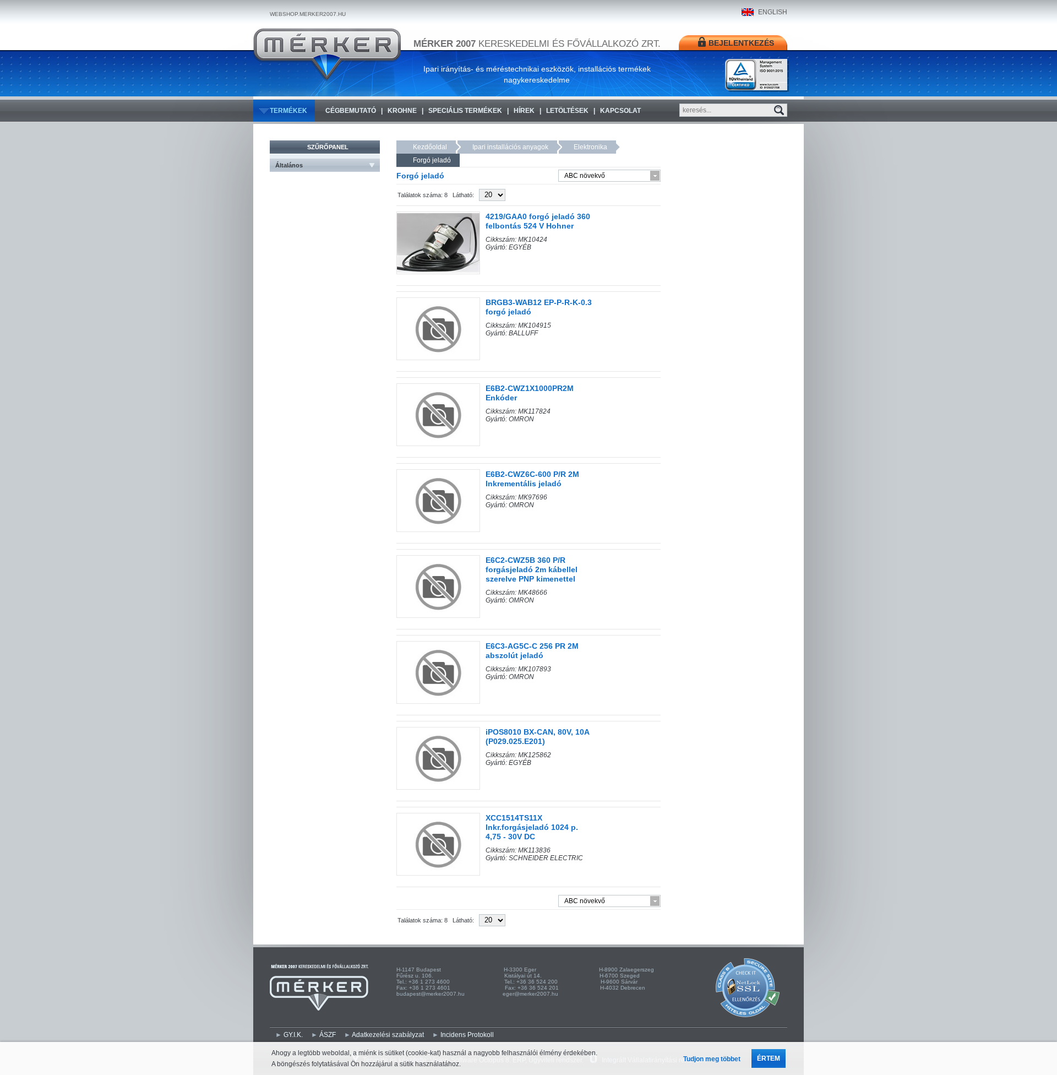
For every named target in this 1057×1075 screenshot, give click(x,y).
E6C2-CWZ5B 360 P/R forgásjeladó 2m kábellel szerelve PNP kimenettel (531, 569)
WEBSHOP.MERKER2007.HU (308, 14)
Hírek (524, 111)
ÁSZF (327, 1035)
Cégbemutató (350, 111)
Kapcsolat (620, 111)
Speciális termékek (465, 111)
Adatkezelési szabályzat (388, 1035)
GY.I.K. (293, 1035)
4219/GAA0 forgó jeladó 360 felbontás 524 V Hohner (538, 221)
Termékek (288, 111)
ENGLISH (772, 12)
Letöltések (567, 111)
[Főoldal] (327, 54)
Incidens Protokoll (467, 1035)
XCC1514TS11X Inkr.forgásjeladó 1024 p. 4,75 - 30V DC (532, 827)
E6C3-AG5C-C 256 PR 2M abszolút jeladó (532, 651)
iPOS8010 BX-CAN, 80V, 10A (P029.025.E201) (537, 736)
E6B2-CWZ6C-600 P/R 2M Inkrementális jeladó (532, 479)
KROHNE (402, 111)
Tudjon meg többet (711, 1059)
